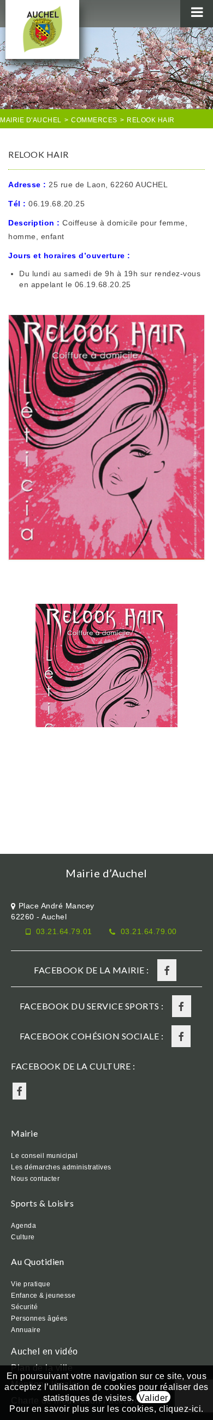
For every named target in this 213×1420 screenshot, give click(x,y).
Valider (153, 1398)
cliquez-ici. (181, 1408)
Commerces (94, 120)
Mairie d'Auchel (31, 120)
